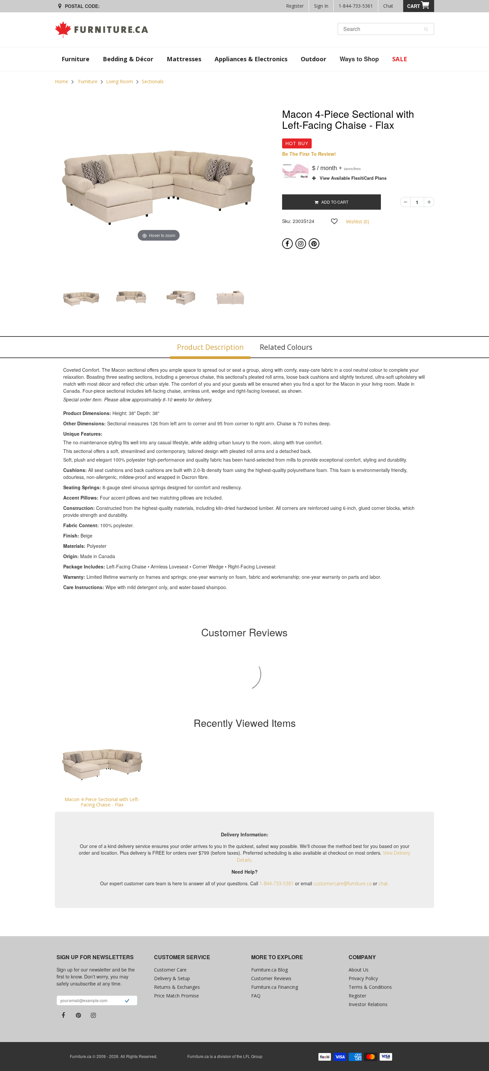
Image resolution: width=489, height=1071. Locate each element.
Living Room (119, 81)
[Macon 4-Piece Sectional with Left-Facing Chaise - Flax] (102, 765)
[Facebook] (287, 243)
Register (295, 6)
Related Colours (286, 347)
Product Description (210, 347)
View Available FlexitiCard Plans (351, 178)
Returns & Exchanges (177, 987)
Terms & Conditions (370, 987)
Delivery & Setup (172, 978)
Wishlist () (357, 221)
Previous (38, 308)
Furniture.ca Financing (274, 987)
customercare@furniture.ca (342, 883)
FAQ (255, 995)
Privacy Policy (363, 978)
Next (279, 308)
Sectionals (153, 81)
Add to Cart (333, 202)
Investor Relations (368, 1004)
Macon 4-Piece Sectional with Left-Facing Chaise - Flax (102, 801)
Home (61, 81)
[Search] (426, 29)
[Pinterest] (314, 243)
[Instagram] (300, 243)
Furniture (87, 81)
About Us (359, 969)
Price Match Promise (176, 995)
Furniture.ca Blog (269, 969)
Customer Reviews (271, 978)
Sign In (321, 6)
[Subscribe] (126, 1001)
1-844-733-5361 (356, 6)
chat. (384, 883)
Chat (388, 6)
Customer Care (170, 969)
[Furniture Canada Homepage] (104, 29)
